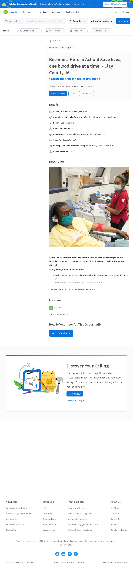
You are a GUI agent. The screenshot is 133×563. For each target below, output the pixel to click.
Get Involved (28, 12)
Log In (117, 12)
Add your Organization (78, 519)
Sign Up (126, 12)
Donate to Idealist (119, 530)
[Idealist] (11, 12)
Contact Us (115, 519)
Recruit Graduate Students (80, 530)
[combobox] (45, 21)
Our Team (115, 513)
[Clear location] (85, 21)
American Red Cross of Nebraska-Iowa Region (74, 79)
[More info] (78, 21)
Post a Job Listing (76, 508)
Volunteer (56, 12)
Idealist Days (12, 530)
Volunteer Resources (15, 524)
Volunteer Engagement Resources (83, 524)
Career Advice (49, 530)
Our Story (115, 508)
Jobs (45, 508)
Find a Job (42, 12)
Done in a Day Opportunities (18, 513)
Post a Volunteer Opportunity (81, 513)
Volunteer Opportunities (17, 508)
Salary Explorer (49, 524)
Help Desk (115, 524)
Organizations (12, 519)
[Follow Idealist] (57, 554)
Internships (48, 513)
